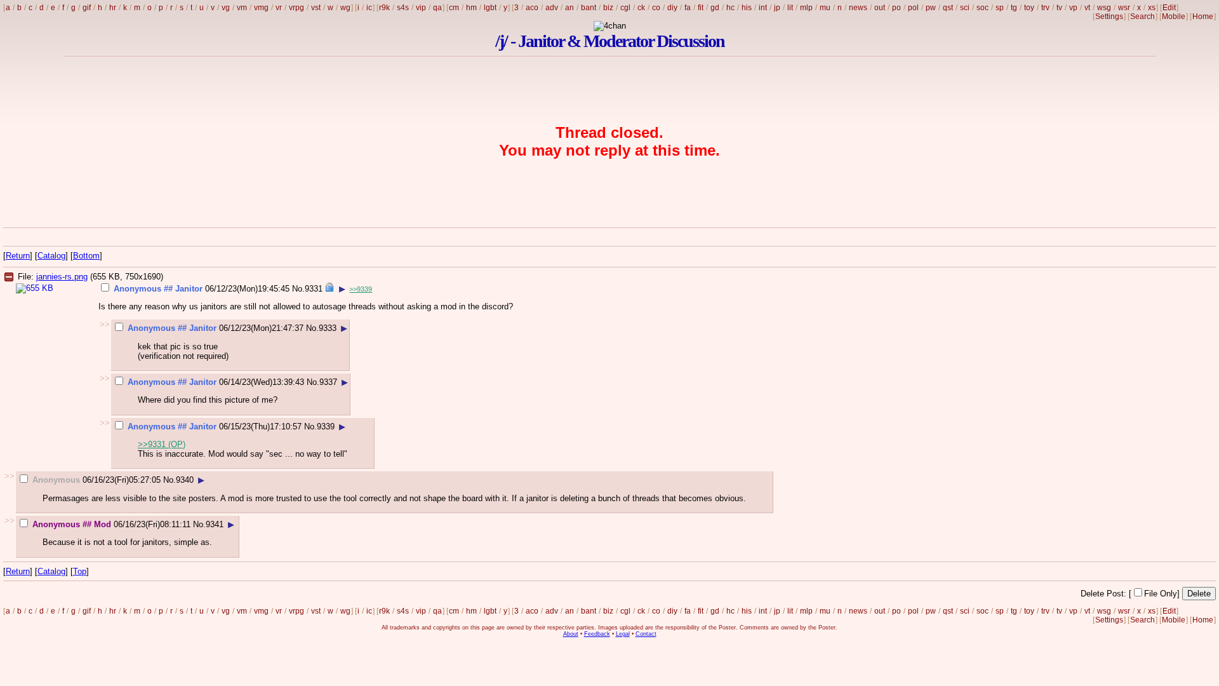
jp (777, 7)
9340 (185, 480)
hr (112, 7)
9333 (327, 328)
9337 (328, 382)
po (896, 7)
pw (931, 7)
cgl (625, 7)
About (570, 634)
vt (1087, 7)
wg (345, 7)
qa (437, 7)
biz (608, 7)
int (763, 7)
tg (1014, 7)
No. (298, 288)
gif (87, 7)
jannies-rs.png (62, 276)
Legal (623, 634)
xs (1152, 7)
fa (687, 7)
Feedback (597, 634)
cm (454, 7)
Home (1202, 16)
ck (641, 7)
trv (1045, 7)
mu (825, 7)
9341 (214, 524)
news (858, 7)
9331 (314, 288)
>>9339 (360, 289)
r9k (384, 7)
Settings (1109, 16)
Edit (1169, 7)
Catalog (51, 255)
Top (79, 571)
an (569, 7)
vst (316, 7)
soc (982, 7)
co (656, 7)
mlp (806, 7)
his (747, 7)
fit (700, 7)
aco (532, 7)
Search (1142, 16)
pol (913, 7)
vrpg (296, 7)
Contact (646, 634)
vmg (261, 7)
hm (471, 7)
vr (279, 7)
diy (672, 7)
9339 (326, 426)
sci (964, 7)
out (879, 7)
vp (1073, 7)
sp (1000, 7)
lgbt (490, 7)
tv (1059, 7)
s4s (403, 7)
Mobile (1173, 16)
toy (1029, 7)
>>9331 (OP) (161, 444)
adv (551, 7)
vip (421, 7)
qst (948, 7)
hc (730, 7)
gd (714, 7)
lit (790, 7)
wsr (1124, 7)
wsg (1104, 7)
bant (588, 7)
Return (18, 255)
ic (369, 7)
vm (242, 7)
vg (226, 7)
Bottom (86, 255)
